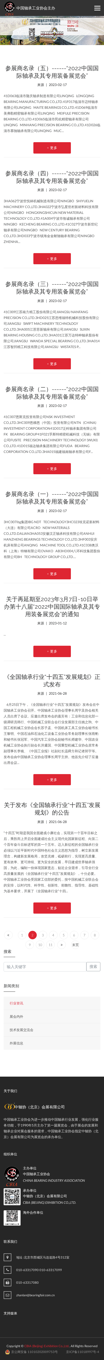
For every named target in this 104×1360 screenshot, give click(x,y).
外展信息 (16, 1043)
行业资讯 (16, 1003)
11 (50, 945)
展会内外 (16, 1016)
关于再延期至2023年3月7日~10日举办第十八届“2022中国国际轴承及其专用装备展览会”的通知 (52, 607)
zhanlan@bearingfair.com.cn (35, 1295)
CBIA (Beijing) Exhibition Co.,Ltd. (46, 1346)
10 (40, 945)
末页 (75, 945)
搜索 (93, 966)
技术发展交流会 (21, 1030)
